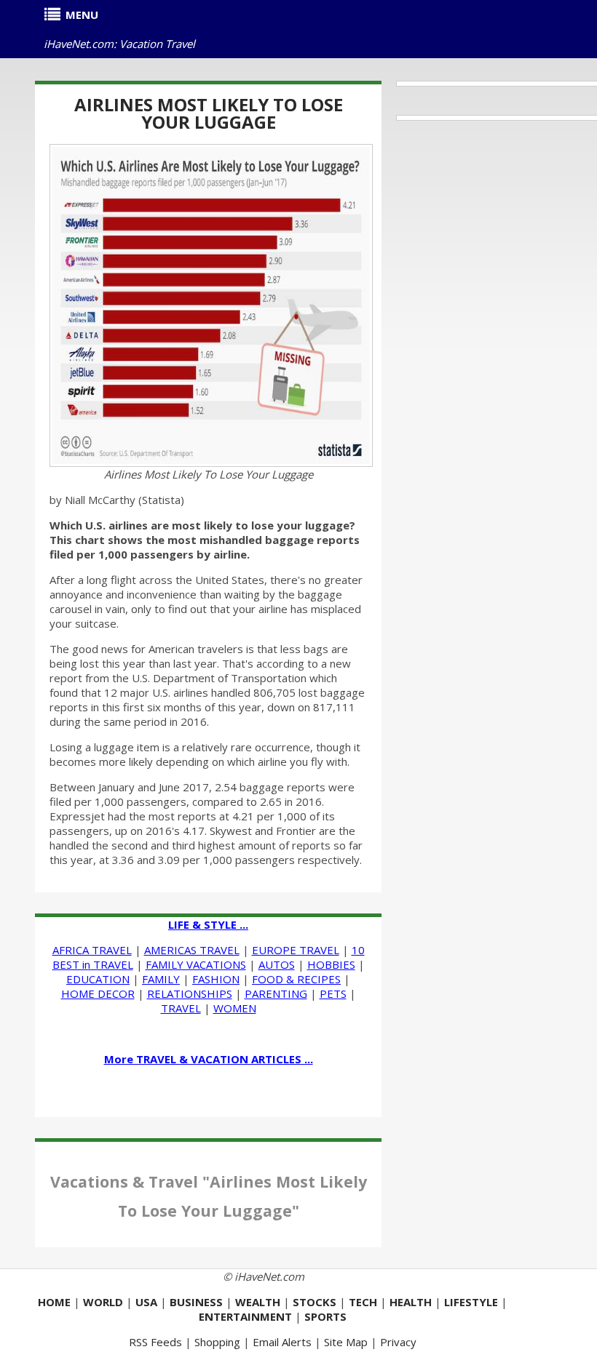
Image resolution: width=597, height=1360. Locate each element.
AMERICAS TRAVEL (192, 950)
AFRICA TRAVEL (92, 950)
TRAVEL (181, 1008)
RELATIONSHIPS (189, 993)
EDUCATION (98, 979)
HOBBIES (331, 964)
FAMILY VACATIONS (196, 964)
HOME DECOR (98, 993)
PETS (333, 993)
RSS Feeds (155, 1342)
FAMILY (161, 979)
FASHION (216, 979)
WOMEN (234, 1008)
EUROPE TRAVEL (295, 950)
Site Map (346, 1342)
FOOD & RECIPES (296, 979)
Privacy (398, 1342)
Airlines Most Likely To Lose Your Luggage (208, 113)
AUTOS (276, 964)
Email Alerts (282, 1342)
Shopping (217, 1342)
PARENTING (276, 993)
